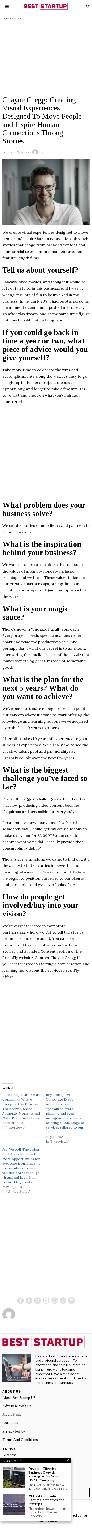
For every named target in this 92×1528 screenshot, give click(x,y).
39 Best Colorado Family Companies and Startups (46, 1500)
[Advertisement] (46, 59)
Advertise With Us (17, 1406)
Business (9, 1455)
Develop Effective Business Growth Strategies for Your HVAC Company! (43, 1474)
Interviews (11, 18)
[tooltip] (20, 1300)
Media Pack (11, 1414)
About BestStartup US (19, 1398)
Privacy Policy (13, 1431)
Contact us (10, 1423)
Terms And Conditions (20, 1440)
